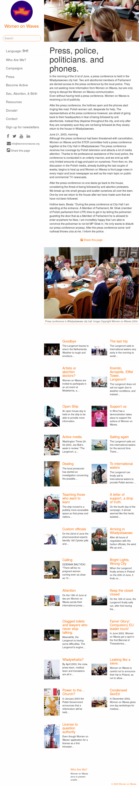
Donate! (11, 110)
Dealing (68, 463)
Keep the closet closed (121, 592)
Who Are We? (16, 59)
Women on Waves (21, 26)
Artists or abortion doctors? (69, 371)
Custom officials (74, 528)
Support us (118, 406)
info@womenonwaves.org (25, 143)
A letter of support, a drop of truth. (121, 498)
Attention (69, 590)
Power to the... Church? (73, 691)
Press (10, 76)
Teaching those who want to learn (73, 498)
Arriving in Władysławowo (121, 530)
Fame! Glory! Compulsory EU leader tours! (122, 625)
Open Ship (70, 406)
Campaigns (14, 68)
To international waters (121, 465)
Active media (72, 436)
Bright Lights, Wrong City (120, 561)
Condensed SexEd (118, 691)
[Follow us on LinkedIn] (28, 136)
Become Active (17, 85)
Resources (14, 101)
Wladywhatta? (73, 659)
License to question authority (70, 728)
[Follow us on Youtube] (21, 136)
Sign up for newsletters (22, 127)
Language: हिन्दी (17, 50)
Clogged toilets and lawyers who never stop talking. (74, 627)
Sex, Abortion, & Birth (21, 93)
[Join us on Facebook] (8, 136)
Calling (67, 559)
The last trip (119, 341)
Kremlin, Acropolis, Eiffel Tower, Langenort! (121, 373)
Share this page (20, 150)
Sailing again (119, 436)
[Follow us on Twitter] (14, 136)
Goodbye (69, 341)
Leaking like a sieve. (120, 661)
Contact (11, 118)
